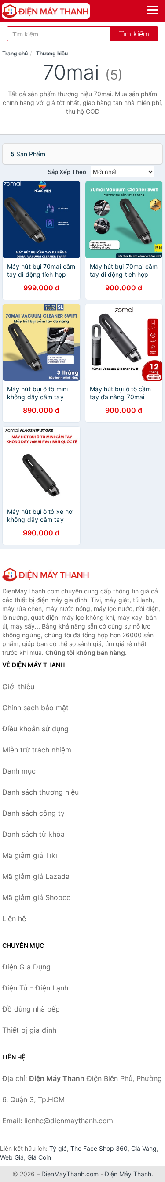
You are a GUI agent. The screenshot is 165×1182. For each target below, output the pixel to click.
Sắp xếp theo (67, 171)
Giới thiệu (18, 686)
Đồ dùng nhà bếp (31, 1009)
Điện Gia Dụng (26, 966)
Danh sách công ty (33, 813)
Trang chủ (15, 53)
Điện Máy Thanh (128, 1174)
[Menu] (152, 10)
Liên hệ (14, 918)
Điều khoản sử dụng (35, 728)
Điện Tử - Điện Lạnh (35, 987)
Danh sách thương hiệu (40, 792)
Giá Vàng (144, 1148)
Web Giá (12, 1157)
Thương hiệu (52, 53)
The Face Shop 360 (99, 1148)
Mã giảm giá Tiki (29, 855)
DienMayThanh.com (70, 1174)
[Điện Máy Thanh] (46, 574)
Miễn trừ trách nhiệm (36, 749)
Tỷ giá (58, 1148)
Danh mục (19, 770)
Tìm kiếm (134, 33)
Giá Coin (39, 1157)
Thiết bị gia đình (29, 1030)
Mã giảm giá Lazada (36, 876)
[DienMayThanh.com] (63, 11)
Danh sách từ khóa (33, 834)
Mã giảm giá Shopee (36, 897)
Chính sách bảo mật (35, 707)
